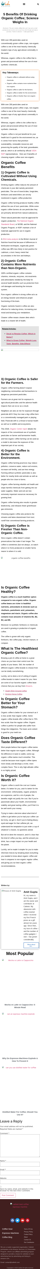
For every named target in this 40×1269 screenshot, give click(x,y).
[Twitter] (17, 1220)
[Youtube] (22, 1220)
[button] (24, 4)
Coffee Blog (7, 1237)
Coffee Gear (7, 1229)
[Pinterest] (27, 1220)
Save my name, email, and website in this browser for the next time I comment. (16, 1189)
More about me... (31, 945)
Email (3, 1169)
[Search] (38, 4)
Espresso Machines (10, 1233)
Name (3, 1161)
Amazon (29, 686)
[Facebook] (12, 1220)
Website (3, 1178)
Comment (4, 1133)
